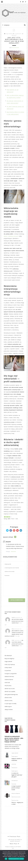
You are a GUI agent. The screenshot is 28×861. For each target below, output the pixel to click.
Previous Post (14, 836)
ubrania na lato (8, 697)
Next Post (14, 843)
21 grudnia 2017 (17, 33)
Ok (6, 858)
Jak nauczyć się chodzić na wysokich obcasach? (15, 840)
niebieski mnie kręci (9, 676)
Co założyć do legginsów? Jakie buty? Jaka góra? (16, 774)
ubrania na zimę (8, 700)
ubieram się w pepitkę (10, 691)
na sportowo (8, 670)
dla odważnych (8, 655)
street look (7, 682)
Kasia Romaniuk (15, 47)
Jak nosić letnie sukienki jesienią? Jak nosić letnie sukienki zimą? (17, 621)
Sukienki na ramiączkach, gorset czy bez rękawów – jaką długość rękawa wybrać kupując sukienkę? (14, 739)
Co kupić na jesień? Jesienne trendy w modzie (16, 787)
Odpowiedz (13, 551)
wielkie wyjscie (8, 706)
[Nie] (26, 855)
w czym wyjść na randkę (10, 703)
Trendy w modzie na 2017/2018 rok (13, 847)
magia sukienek (9, 33)
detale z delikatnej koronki (11, 236)
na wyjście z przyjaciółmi (11, 673)
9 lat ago (8, 551)
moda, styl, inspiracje (10, 664)
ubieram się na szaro (10, 688)
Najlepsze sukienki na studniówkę (16, 759)
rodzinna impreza (9, 679)
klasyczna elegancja (9, 658)
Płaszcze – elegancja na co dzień (17, 803)
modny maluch (8, 667)
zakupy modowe (9, 709)
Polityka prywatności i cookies (16, 858)
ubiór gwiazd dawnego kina (11, 694)
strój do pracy (8, 685)
